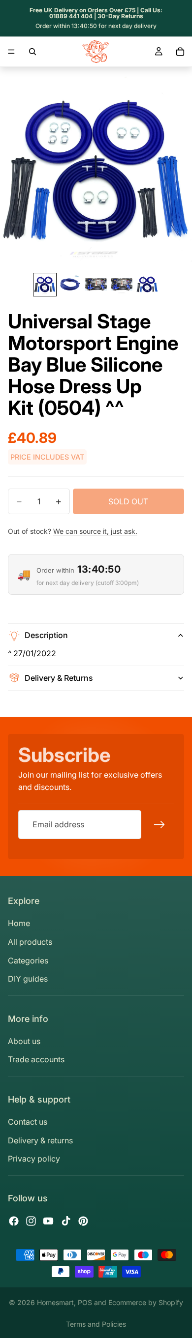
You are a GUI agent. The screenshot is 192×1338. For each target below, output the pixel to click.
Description (46, 635)
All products (30, 942)
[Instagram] (31, 1221)
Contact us (27, 1122)
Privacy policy (34, 1158)
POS (85, 1302)
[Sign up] (159, 825)
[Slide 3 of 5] (96, 284)
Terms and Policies (96, 1324)
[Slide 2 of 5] (70, 284)
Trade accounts (36, 1059)
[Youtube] (48, 1221)
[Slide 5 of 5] (147, 284)
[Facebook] (14, 1221)
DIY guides (28, 979)
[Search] (32, 51)
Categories (28, 960)
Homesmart (55, 1302)
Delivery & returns (40, 1140)
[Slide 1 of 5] (45, 284)
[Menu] (11, 51)
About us (24, 1041)
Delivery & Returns (59, 678)
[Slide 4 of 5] (121, 284)
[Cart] (180, 51)
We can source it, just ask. (95, 531)
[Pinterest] (83, 1221)
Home (19, 923)
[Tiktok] (66, 1221)
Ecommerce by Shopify (145, 1302)
